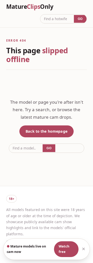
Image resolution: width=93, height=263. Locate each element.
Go (80, 19)
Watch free (64, 249)
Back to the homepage (46, 131)
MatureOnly (29, 7)
